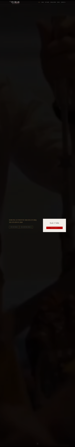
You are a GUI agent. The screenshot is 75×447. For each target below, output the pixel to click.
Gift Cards (47, 2)
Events (58, 2)
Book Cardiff (54, 227)
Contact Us (63, 2)
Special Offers (53, 2)
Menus (42, 2)
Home (39, 2)
